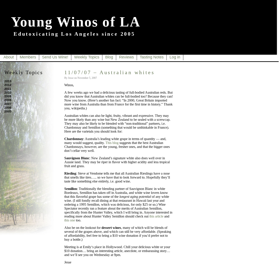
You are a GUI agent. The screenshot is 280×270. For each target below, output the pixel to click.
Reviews (126, 57)
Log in (175, 57)
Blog (109, 57)
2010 (7, 92)
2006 (7, 107)
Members (28, 57)
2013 (7, 81)
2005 (7, 111)
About (9, 57)
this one (69, 220)
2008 (7, 100)
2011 (7, 89)
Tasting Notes (152, 57)
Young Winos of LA (75, 22)
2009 (7, 96)
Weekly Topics (86, 57)
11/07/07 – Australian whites (109, 72)
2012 (7, 85)
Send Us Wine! (55, 57)
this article (156, 216)
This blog (112, 143)
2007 (7, 104)
